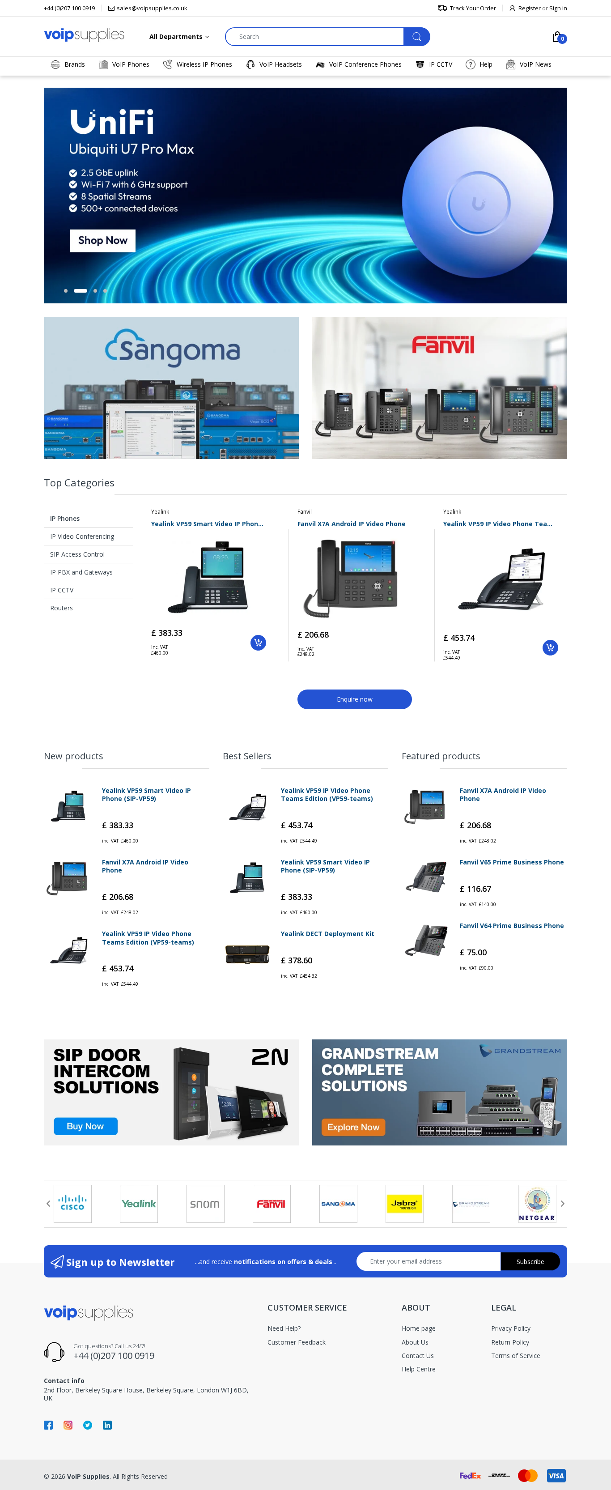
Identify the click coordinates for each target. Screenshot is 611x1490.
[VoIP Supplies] (84, 34)
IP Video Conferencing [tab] (82, 536)
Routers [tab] (61, 608)
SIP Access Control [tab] (77, 554)
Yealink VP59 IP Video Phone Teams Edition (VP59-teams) (500, 523)
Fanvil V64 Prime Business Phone (512, 926)
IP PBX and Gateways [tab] (81, 572)
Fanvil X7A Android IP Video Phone (351, 523)
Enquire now (355, 699)
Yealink (160, 511)
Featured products (441, 756)
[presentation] (48, 1203)
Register (529, 8)
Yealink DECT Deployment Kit (327, 934)
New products (73, 756)
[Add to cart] (258, 643)
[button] (66, 291)
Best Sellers (247, 756)
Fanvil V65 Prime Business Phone (512, 862)
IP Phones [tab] (65, 518)
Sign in (558, 8)
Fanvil (304, 511)
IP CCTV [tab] (61, 590)
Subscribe (530, 1261)
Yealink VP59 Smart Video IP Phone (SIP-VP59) (208, 523)
